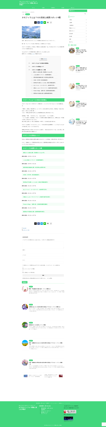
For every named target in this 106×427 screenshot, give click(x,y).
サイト (24, 260)
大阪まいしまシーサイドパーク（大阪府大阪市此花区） (44, 88)
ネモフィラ (25, 230)
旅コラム (72, 7)
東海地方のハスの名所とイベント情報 (37, 325)
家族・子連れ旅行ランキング (69, 414)
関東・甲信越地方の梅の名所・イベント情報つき (40, 288)
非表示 (45, 58)
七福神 (43, 7)
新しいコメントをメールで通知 (29, 268)
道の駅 (63, 7)
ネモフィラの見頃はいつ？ (37, 66)
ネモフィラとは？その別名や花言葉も (40, 63)
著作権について (61, 403)
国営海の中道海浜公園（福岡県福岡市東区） (42, 93)
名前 (24, 249)
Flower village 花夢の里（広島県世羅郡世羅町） (43, 90)
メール (24, 255)
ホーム (33, 7)
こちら (33, 53)
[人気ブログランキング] (68, 419)
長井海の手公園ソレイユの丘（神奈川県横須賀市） (43, 82)
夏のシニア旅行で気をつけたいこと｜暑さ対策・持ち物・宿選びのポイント (81, 69)
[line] (44, 22)
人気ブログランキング (68, 421)
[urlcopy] (51, 22)
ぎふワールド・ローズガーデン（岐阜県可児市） (43, 85)
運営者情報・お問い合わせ (40, 403)
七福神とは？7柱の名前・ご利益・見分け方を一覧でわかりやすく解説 (81, 51)
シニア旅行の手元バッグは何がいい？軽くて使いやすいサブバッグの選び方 (81, 87)
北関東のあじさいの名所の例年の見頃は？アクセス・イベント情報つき (44, 306)
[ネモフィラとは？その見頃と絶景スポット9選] (41, 22)
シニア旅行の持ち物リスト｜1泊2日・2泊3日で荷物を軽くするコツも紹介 (81, 105)
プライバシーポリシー (54, 403)
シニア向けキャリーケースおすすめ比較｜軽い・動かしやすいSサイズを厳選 (81, 122)
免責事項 (47, 403)
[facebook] (38, 22)
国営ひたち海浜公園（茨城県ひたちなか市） (42, 72)
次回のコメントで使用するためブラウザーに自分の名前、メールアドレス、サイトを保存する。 (42, 265)
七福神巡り (53, 7)
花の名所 (24, 228)
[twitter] (35, 22)
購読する (73, 10)
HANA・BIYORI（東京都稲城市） (39, 80)
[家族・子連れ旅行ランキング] (70, 412)
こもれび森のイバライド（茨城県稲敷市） (41, 74)
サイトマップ (68, 403)
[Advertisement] (43, 299)
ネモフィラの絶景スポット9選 (38, 69)
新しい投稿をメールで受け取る (29, 272)
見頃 (28, 230)
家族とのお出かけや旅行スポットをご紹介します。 (27, 405)
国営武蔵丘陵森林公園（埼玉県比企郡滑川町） (42, 77)
